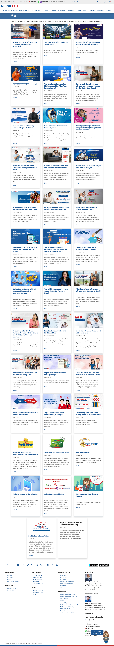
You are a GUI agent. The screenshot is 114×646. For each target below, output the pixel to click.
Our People (10, 577)
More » (15, 61)
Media (54, 10)
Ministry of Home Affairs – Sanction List (71, 605)
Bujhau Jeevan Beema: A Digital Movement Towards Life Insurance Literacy (24, 291)
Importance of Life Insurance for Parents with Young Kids (25, 373)
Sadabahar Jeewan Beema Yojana (56, 452)
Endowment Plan (37, 575)
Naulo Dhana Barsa (83, 452)
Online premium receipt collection (25, 494)
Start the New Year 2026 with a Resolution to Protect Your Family (25, 208)
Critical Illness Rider (38, 583)
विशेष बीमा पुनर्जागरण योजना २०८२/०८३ (25, 84)
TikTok (31, 565)
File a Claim (63, 579)
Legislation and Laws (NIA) (67, 613)
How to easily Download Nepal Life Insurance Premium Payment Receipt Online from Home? (88, 86)
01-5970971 (97, 632)
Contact (84, 10)
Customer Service (37, 10)
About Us (6, 10)
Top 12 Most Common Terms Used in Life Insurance (88, 332)
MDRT (34, 594)
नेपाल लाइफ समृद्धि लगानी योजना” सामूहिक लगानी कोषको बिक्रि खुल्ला (88, 166)
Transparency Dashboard (104, 10)
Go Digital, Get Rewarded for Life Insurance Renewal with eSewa (56, 208)
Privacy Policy (63, 603)
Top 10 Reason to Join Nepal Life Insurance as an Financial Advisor (88, 373)
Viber (60, 565)
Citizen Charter (64, 599)
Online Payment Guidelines (54, 494)
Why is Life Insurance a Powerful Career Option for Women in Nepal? (56, 291)
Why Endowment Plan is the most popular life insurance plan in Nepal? (25, 249)
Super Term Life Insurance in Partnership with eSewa (86, 208)
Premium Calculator (12, 588)
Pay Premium (63, 577)
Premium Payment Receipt (67, 581)
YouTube (22, 565)
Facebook (11, 565)
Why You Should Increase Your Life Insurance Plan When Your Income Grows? (55, 86)
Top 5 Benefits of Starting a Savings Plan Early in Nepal (86, 248)
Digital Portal (91, 10)
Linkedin (51, 565)
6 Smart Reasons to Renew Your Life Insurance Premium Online (56, 166)
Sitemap (62, 601)
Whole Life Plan (37, 579)
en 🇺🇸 (110, 1)
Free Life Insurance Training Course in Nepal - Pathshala (23, 127)
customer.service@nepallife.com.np (74, 2)
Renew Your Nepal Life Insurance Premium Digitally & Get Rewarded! (25, 44)
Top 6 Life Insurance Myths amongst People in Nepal (54, 413)
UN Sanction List (64, 611)
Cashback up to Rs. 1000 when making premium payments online (88, 413)
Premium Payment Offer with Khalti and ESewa (55, 332)
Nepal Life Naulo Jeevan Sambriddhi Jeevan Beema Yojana (25, 453)
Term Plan (36, 581)
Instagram (41, 565)
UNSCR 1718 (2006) (65, 609)
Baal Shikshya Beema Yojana (39, 536)
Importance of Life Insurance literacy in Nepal (55, 373)
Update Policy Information (67, 583)
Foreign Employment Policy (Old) (68, 596)
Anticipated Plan (37, 577)
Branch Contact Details (13, 581)
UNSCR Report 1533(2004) (67, 607)
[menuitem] (7, 10)
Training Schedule (38, 590)
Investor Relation (24, 10)
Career (79, 10)
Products (14, 10)
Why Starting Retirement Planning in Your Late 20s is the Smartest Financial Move (55, 249)
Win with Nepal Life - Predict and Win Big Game (56, 43)
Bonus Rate (63, 585)
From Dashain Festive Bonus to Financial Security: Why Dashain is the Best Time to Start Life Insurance (25, 334)
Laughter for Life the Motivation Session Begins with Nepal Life (88, 43)
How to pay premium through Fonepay (87, 495)
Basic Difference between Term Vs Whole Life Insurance (25, 413)
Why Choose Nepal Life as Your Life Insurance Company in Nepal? (88, 290)
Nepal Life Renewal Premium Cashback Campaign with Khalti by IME (25, 167)
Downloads (71, 10)
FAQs (61, 587)
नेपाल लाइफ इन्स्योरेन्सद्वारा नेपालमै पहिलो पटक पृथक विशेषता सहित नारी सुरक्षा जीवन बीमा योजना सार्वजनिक (88, 128)
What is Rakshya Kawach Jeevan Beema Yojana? (56, 127)
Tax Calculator (10, 590)
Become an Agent (38, 592)
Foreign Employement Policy (67, 594)
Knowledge (61, 10)
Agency (47, 10)
